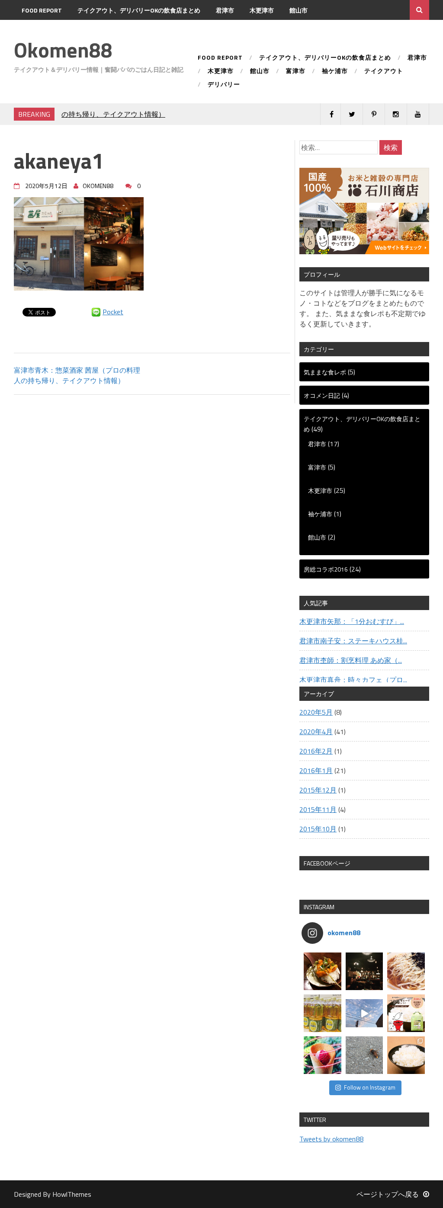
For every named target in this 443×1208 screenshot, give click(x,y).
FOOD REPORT (42, 10)
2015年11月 (318, 809)
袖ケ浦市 (67, 30)
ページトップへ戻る (387, 1194)
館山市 (298, 10)
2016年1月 (316, 770)
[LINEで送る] (96, 312)
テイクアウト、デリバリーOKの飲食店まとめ (138, 10)
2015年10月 (318, 829)
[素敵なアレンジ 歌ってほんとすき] (364, 1013)
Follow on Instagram (369, 1087)
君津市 (225, 10)
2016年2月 (316, 751)
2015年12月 (318, 790)
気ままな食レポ (325, 372)
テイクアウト (113, 30)
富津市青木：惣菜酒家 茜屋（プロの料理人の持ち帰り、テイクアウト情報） (77, 375)
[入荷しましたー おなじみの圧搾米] (322, 1013)
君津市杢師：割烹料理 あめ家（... (350, 660)
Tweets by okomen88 (331, 1139)
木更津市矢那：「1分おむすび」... (351, 621)
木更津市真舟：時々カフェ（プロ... (353, 679)
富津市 (31, 30)
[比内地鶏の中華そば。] (406, 971)
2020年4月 (316, 731)
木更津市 (262, 10)
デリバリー (162, 30)
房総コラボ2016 (326, 569)
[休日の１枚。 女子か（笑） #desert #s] (322, 1055)
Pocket (113, 312)
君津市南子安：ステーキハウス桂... (353, 641)
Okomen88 (63, 50)
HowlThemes (71, 1194)
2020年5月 (316, 712)
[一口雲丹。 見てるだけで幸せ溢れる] (322, 971)
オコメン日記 (322, 395)
